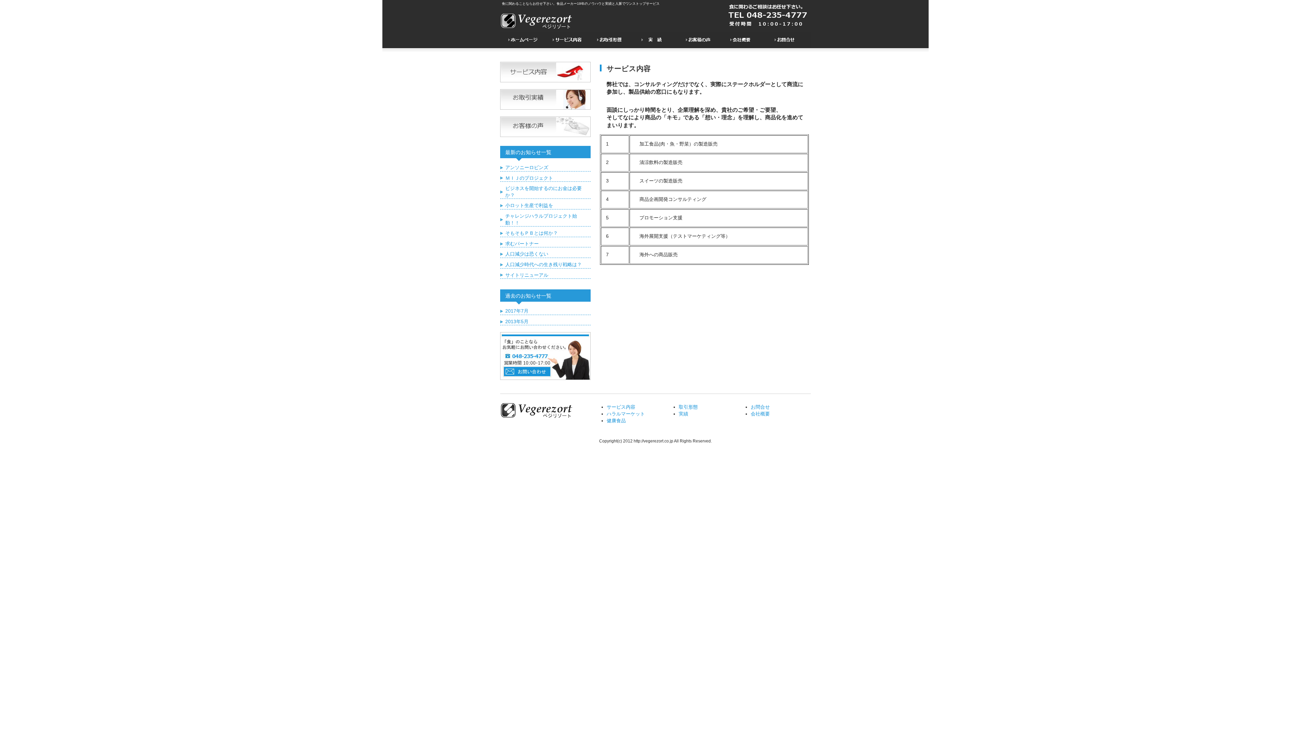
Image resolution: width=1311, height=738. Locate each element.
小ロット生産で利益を (529, 205)
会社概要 (760, 413)
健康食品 (616, 420)
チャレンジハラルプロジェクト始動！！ (541, 219)
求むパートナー (522, 243)
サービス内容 (621, 407)
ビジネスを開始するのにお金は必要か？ (543, 192)
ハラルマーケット (626, 413)
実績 (683, 413)
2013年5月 (516, 321)
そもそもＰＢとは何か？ (531, 233)
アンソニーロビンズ (526, 167)
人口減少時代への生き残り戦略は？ (543, 264)
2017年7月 (516, 311)
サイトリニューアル (526, 275)
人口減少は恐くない (526, 254)
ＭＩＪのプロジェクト (529, 178)
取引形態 (688, 407)
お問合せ (760, 407)
